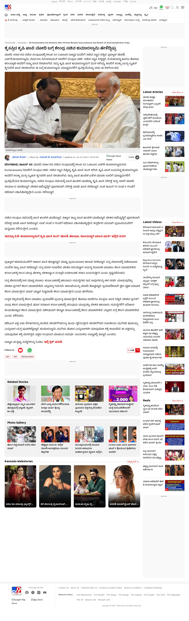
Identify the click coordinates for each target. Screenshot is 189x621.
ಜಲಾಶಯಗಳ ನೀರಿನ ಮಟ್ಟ (99, 20)
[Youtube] (20, 350)
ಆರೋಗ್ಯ (101, 15)
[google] (115, 157)
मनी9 (125, 1)
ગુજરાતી (86, 1)
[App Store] (39, 601)
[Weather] (150, 7)
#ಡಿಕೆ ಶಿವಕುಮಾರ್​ (78, 20)
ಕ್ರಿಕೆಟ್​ (41, 15)
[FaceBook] (27, 592)
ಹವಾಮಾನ (54, 20)
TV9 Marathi (99, 595)
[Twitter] (32, 592)
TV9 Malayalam (173, 595)
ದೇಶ (72, 15)
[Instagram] (38, 592)
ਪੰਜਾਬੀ (101, 1)
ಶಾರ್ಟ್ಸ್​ (65, 20)
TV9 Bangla (123, 595)
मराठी (78, 1)
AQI (155, 8)
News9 (54, 1)
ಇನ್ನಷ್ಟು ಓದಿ (131, 461)
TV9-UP (133, 1)
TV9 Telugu (111, 595)
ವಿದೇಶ (80, 15)
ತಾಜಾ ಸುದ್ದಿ (15, 15)
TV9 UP (80, 600)
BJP (7, 356)
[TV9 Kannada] (8, 7)
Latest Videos (152, 222)
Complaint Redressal (153, 588)
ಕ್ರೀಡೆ (65, 15)
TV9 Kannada (10, 43)
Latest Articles (153, 92)
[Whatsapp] (160, 7)
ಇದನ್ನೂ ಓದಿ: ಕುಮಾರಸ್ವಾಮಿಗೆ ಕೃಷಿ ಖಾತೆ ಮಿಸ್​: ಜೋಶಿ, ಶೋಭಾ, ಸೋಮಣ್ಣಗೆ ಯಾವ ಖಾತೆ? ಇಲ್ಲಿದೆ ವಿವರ (65, 236)
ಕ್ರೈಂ (146, 15)
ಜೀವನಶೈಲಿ (90, 15)
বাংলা (94, 1)
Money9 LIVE (104, 600)
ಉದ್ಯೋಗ (163, 20)
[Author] (8, 157)
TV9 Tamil (160, 595)
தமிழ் (109, 1)
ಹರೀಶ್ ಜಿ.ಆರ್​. (19, 157)
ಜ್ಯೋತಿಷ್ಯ (138, 15)
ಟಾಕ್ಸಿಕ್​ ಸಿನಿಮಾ (29, 20)
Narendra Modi (27, 356)
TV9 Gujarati (136, 595)
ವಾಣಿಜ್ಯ (128, 15)
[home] (6, 15)
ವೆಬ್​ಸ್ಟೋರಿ (117, 20)
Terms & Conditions (133, 588)
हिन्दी (62, 1)
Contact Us (64, 588)
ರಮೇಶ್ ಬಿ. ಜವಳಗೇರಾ (51, 157)
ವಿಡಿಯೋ (43, 20)
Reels (146, 400)
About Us (75, 588)
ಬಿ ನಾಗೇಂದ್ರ (13, 20)
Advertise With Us (89, 588)
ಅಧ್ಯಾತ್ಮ (119, 15)
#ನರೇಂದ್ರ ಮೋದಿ (149, 20)
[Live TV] (166, 8)
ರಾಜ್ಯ (25, 15)
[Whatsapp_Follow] (29, 350)
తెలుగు (70, 1)
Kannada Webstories (19, 461)
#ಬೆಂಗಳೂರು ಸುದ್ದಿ (131, 20)
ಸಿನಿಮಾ (33, 15)
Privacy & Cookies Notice (110, 588)
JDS (15, 356)
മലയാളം (117, 1)
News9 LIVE (90, 600)
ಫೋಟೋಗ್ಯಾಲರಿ (54, 15)
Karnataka (22, 43)
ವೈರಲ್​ (110, 15)
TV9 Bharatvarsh (84, 595)
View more (176, 92)
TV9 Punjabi (149, 595)
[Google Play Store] (20, 601)
